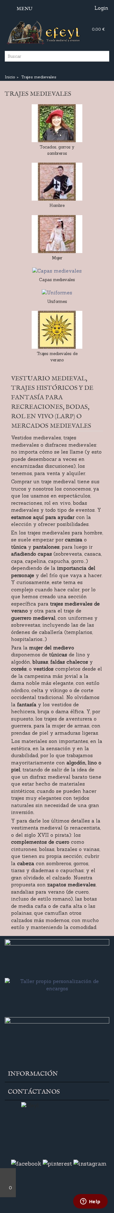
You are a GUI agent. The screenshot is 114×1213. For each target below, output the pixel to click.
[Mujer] (57, 234)
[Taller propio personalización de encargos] (57, 996)
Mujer (57, 258)
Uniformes (57, 301)
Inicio (10, 77)
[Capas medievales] (57, 271)
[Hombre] (57, 182)
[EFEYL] (57, 31)
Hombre (57, 205)
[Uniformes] (57, 293)
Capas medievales (57, 279)
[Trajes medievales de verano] (57, 330)
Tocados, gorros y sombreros (57, 150)
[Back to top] (8, 1175)
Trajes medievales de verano (57, 357)
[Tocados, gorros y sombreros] (57, 123)
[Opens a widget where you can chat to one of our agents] (90, 1202)
